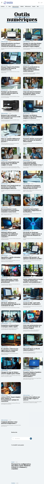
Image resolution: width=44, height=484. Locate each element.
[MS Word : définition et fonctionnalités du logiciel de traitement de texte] (11, 294)
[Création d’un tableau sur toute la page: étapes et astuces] (33, 388)
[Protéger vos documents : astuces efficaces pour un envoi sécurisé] (11, 83)
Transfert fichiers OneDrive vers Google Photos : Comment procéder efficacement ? (32, 374)
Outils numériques (4, 41)
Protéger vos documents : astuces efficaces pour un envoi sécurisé (9, 93)
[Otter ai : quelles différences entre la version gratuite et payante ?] (11, 130)
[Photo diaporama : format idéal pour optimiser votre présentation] (11, 270)
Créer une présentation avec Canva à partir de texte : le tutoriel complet (32, 327)
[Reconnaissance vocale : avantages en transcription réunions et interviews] (11, 200)
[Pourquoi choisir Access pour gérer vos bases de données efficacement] (33, 130)
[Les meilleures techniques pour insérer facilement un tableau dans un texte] (33, 177)
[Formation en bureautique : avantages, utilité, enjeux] (11, 316)
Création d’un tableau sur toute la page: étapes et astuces (31, 398)
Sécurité (12, 462)
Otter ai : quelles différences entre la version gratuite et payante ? (10, 140)
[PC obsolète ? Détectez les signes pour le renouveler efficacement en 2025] (11, 340)
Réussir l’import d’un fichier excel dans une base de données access (10, 68)
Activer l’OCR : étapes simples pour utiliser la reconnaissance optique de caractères (10, 399)
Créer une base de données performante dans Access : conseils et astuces (32, 93)
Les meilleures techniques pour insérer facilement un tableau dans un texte (32, 187)
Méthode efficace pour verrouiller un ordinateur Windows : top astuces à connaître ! (9, 234)
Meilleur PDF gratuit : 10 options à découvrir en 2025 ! (32, 258)
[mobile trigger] (2, 2)
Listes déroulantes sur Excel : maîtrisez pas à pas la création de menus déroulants (11, 45)
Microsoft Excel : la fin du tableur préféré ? (31, 349)
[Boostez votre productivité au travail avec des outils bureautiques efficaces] (11, 177)
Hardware (13, 483)
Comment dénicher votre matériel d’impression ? (9, 422)
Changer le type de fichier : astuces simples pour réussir (10, 373)
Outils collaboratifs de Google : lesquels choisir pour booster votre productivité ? (33, 281)
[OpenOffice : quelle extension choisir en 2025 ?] (11, 248)
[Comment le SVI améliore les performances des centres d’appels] (22, 476)
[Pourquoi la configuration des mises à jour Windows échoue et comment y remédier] (22, 455)
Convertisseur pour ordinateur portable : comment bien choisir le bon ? (33, 163)
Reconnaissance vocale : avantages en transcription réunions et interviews (10, 210)
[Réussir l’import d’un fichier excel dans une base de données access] (11, 58)
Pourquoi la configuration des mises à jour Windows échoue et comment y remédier (21, 466)
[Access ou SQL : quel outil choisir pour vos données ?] (33, 294)
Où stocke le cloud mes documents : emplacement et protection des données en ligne (32, 234)
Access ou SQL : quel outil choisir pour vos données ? (32, 303)
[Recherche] (39, 3)
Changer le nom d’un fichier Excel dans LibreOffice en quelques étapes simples (32, 45)
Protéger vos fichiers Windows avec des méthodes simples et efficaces (32, 117)
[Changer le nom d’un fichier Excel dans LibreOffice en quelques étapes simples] (33, 35)
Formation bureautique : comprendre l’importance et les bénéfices (32, 210)
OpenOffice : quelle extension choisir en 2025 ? (10, 258)
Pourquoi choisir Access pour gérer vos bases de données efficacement (32, 140)
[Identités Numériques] (8, 2)
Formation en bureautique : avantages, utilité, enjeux (10, 326)
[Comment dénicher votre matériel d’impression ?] (11, 413)
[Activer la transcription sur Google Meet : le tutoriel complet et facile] (11, 153)
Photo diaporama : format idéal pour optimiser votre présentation (9, 281)
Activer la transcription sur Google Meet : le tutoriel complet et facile (10, 163)
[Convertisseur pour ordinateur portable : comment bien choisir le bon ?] (33, 153)
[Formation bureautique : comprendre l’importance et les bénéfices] (33, 200)
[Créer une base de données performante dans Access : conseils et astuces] (33, 83)
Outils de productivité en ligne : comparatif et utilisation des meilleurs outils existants (31, 69)
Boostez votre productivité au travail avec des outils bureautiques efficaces (11, 187)
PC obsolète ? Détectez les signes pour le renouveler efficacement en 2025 (9, 350)
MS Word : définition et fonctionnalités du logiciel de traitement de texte (10, 304)
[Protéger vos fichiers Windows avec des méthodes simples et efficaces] (33, 106)
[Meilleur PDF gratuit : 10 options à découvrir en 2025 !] (33, 248)
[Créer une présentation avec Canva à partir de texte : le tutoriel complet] (33, 316)
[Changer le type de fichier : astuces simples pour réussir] (11, 363)
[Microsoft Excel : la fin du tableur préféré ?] (33, 340)
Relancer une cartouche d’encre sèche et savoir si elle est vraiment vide (10, 117)
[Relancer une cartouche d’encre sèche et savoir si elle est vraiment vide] (11, 106)
